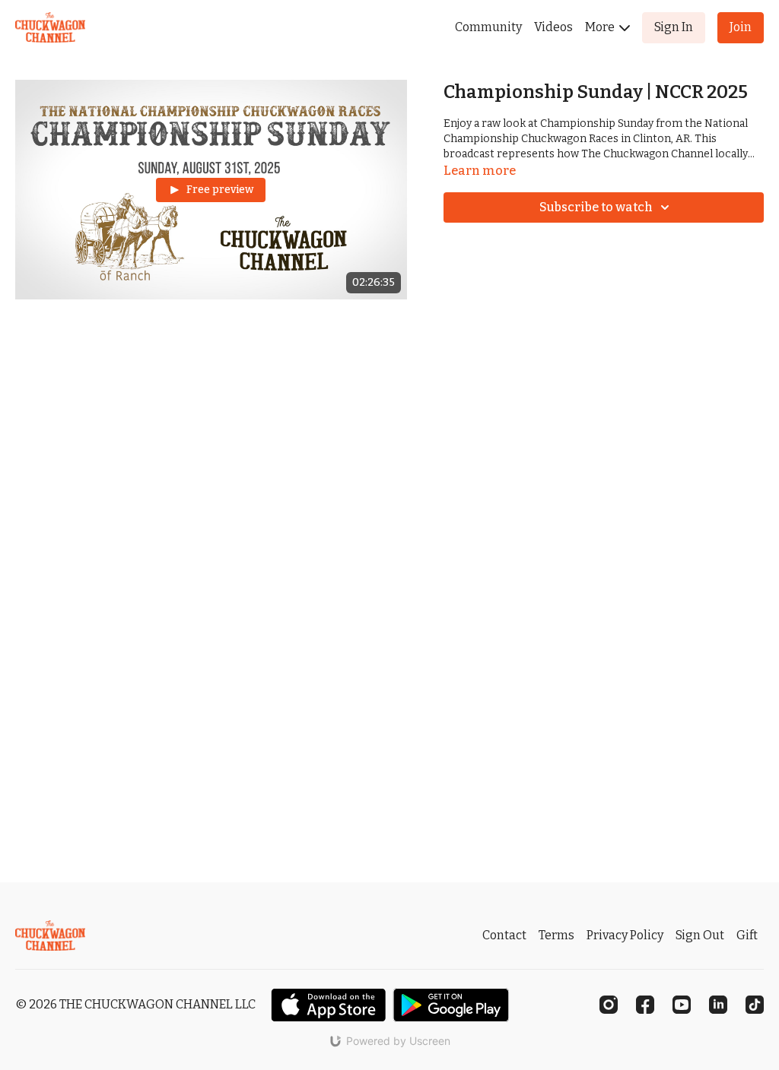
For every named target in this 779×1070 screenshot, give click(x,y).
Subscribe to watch (596, 207)
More (601, 27)
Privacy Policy (625, 935)
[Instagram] (608, 1005)
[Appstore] (328, 1005)
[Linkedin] (718, 1005)
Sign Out (700, 935)
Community (488, 27)
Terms (556, 935)
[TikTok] (755, 1005)
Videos (553, 27)
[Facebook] (645, 1005)
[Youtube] (681, 1005)
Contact (504, 935)
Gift (747, 935)
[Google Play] (451, 1005)
